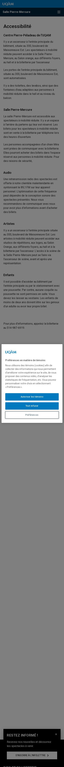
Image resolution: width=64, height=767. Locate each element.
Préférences (32, 415)
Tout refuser (32, 406)
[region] (32, 383)
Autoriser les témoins (32, 397)
